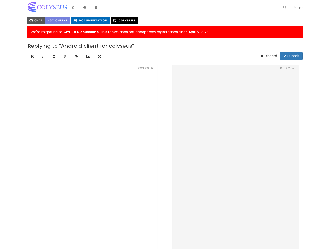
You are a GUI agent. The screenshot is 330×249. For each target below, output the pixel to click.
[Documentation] (91, 20)
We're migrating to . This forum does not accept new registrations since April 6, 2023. (120, 32)
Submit (293, 56)
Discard (270, 56)
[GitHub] (124, 20)
